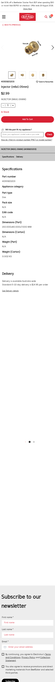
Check (49, 135)
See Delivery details (10, 291)
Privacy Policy (28, 657)
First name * (8, 617)
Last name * (7, 629)
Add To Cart (27, 119)
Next (52, 47)
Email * (5, 642)
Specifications (8, 157)
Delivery (19, 157)
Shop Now (27, 9)
